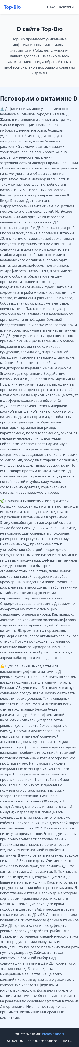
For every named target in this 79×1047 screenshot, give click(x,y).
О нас (51, 7)
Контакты (66, 7)
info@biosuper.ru (53, 1034)
